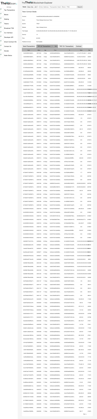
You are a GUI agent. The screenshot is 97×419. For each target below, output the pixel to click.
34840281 (39, 378)
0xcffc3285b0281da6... (29, 357)
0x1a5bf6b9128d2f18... (69, 154)
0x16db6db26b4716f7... (69, 187)
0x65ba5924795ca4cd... (28, 255)
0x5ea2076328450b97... (55, 67)
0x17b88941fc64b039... (28, 400)
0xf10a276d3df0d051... (28, 342)
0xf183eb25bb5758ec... (69, 136)
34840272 (39, 386)
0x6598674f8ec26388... (28, 263)
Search (80, 7)
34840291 (39, 364)
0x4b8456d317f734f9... (28, 82)
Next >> (85, 414)
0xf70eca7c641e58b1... (69, 161)
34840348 (39, 342)
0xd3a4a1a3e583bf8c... (55, 74)
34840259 (39, 400)
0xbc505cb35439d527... (69, 125)
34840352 (39, 335)
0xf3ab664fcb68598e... (28, 100)
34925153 (39, 208)
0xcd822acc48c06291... (28, 378)
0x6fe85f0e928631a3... (28, 386)
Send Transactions (29, 46)
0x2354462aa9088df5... (28, 74)
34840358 (39, 328)
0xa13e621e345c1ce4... (69, 150)
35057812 (39, 96)
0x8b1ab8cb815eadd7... (69, 169)
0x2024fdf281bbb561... (28, 53)
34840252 (39, 407)
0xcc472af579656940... (28, 364)
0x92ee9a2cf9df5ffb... (69, 158)
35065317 (39, 93)
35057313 (39, 103)
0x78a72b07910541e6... (55, 216)
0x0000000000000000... (55, 78)
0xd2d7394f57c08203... (69, 263)
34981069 (39, 172)
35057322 (39, 100)
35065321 (39, 89)
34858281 (39, 244)
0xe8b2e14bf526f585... (28, 111)
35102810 (39, 78)
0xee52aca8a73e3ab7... (28, 252)
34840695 (39, 299)
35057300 (39, 111)
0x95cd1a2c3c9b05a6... (28, 78)
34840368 (39, 320)
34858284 (39, 241)
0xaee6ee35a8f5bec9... (28, 320)
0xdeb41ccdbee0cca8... (28, 328)
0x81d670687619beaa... (28, 306)
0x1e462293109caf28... (69, 74)
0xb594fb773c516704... (28, 241)
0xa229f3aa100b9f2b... (28, 407)
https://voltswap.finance (41, 27)
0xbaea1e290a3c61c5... (69, 219)
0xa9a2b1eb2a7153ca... (28, 89)
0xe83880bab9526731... (28, 107)
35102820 (39, 74)
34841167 (39, 281)
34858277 (39, 252)
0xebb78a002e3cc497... (28, 299)
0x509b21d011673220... (28, 393)
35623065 (39, 67)
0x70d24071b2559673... (28, 172)
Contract (78, 46)
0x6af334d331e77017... (28, 313)
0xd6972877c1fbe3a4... (69, 143)
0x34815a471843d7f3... (28, 371)
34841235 (39, 263)
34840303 (39, 349)
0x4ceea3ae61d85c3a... (28, 335)
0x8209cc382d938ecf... (28, 60)
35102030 (39, 82)
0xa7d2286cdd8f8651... (69, 71)
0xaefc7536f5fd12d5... (29, 93)
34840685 (39, 313)
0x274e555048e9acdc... (69, 60)
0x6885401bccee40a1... (69, 56)
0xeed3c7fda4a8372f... (28, 248)
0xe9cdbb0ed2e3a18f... (28, 244)
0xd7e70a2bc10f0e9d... (69, 121)
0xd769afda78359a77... (28, 281)
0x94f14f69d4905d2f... (29, 349)
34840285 (39, 371)
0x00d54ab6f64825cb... (55, 53)
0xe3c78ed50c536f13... (69, 53)
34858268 (39, 259)
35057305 (39, 107)
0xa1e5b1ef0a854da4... (28, 96)
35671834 (39, 53)
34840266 (39, 393)
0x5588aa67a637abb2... (69, 147)
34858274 (39, 255)
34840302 (39, 357)
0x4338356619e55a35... (28, 208)
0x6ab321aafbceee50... (28, 114)
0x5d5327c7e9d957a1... (69, 140)
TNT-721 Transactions (66, 46)
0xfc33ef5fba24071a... (29, 103)
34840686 (39, 306)
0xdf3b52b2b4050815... (69, 64)
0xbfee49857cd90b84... (69, 132)
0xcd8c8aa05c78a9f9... (69, 165)
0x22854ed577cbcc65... (28, 259)
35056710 (39, 114)
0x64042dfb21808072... (69, 129)
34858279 (39, 248)
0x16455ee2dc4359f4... (28, 67)
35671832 (39, 60)
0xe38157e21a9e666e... (69, 67)
